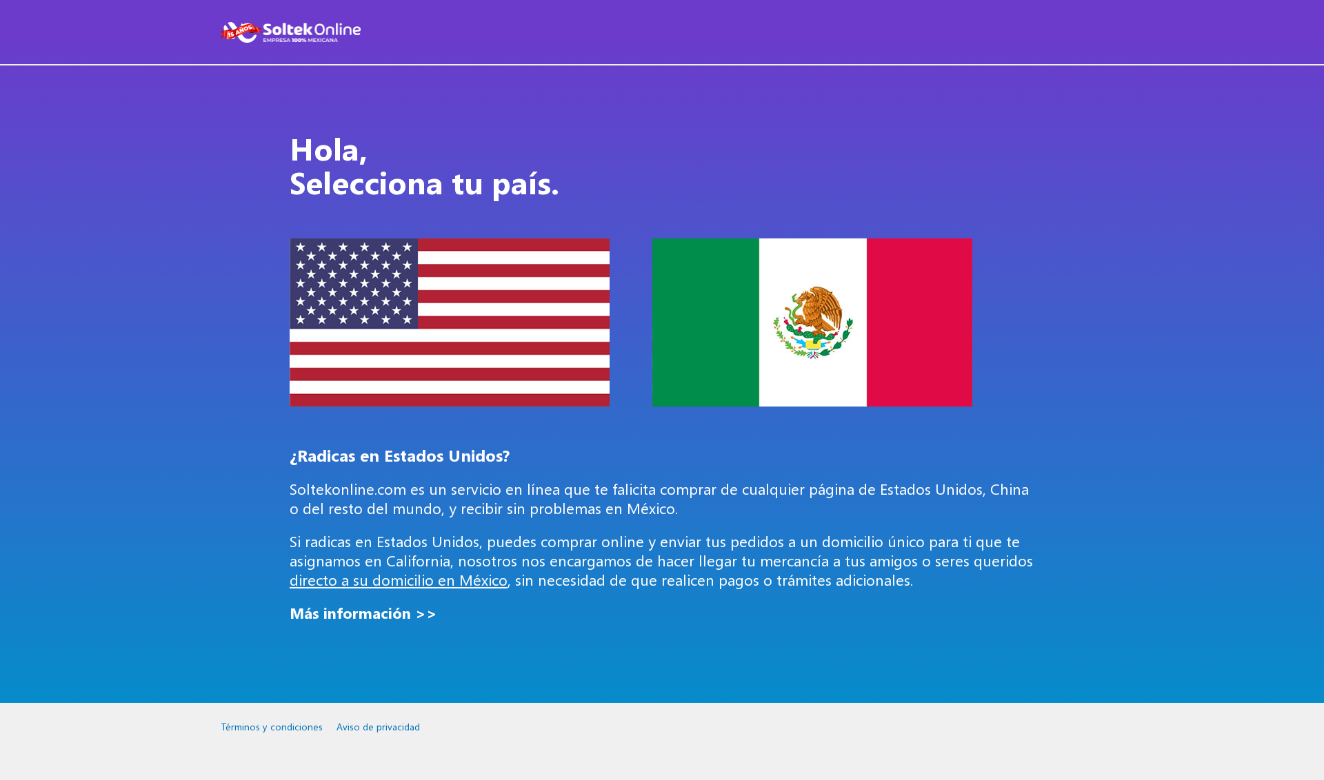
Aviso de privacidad (378, 726)
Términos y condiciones (272, 726)
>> (363, 613)
